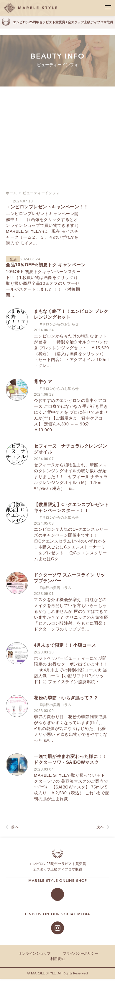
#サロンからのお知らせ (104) (54, 125)
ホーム (11, 193)
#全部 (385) (54, 93)
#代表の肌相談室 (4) (54, 104)
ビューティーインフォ (41, 193)
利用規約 (57, 959)
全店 (57, 155)
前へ (15, 827)
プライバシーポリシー (80, 953)
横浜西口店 (57, 167)
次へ (100, 827)
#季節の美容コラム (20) (54, 114)
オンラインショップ (34, 953)
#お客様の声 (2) (54, 109)
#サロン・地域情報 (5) (54, 120)
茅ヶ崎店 (57, 143)
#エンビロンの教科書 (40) (54, 98)
